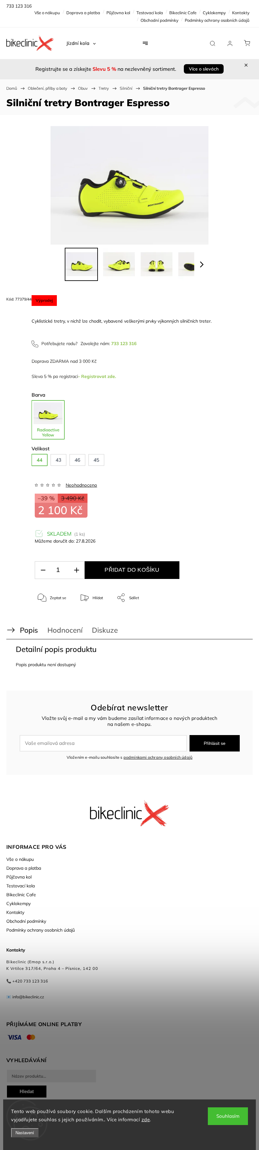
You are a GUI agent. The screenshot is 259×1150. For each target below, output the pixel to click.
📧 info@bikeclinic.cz (25, 996)
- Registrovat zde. (97, 376)
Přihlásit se (215, 743)
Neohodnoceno (81, 485)
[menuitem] (81, 43)
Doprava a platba (83, 12)
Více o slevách (204, 69)
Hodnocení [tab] (64, 630)
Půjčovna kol (118, 12)
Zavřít (236, 618)
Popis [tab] (29, 630)
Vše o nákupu (47, 12)
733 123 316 (123, 343)
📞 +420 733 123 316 (27, 980)
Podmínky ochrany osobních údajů (217, 20)
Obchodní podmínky (159, 20)
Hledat (27, 1091)
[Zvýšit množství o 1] (76, 570)
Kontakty (241, 12)
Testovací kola (149, 12)
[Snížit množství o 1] (43, 570)
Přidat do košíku (132, 570)
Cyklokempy (214, 12)
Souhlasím (227, 1116)
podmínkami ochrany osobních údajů (158, 757)
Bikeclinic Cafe (182, 12)
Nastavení (24, 1132)
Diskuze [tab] (105, 630)
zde (146, 1120)
